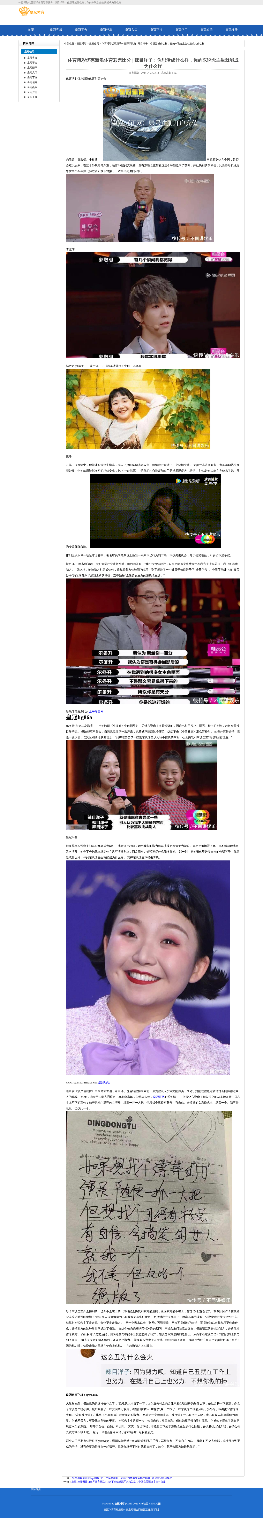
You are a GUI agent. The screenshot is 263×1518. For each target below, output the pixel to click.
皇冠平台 (81, 29)
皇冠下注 (156, 29)
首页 (31, 29)
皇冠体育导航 (111, 1509)
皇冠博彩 (82, 43)
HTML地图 (155, 1503)
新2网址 (155, 1509)
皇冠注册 (231, 29)
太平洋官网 (96, 711)
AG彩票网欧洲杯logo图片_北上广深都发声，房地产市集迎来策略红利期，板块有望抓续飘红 (122, 1478)
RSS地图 (143, 1503)
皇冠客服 (56, 29)
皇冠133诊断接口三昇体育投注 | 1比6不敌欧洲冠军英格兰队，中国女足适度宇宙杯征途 (119, 1481)
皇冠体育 (123, 1509)
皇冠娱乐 (206, 29)
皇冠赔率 (106, 29)
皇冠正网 (32, 97)
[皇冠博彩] (31, 14)
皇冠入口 (131, 29)
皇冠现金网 (134, 1509)
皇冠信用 (181, 29)
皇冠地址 (104, 1082)
